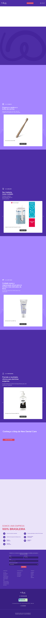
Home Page (4, 572)
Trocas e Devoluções (5, 581)
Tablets (32, 576)
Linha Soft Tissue (19, 572)
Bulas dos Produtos (5, 577)
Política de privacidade (6, 582)
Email (10, 559)
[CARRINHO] (42, 3)
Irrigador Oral (32, 577)
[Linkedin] (26, 596)
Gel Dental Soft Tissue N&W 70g (10, 320)
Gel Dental (32, 573)
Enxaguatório (32, 572)
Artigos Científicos (5, 578)
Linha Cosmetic (19, 573)
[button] (2, 129)
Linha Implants (19, 576)
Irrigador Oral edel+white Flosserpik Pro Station (13, 227)
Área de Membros (5, 573)
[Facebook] (22, 596)
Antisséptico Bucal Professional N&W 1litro (12, 413)
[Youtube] (24, 596)
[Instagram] (20, 596)
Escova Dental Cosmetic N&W (10, 140)
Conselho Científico (5, 576)
